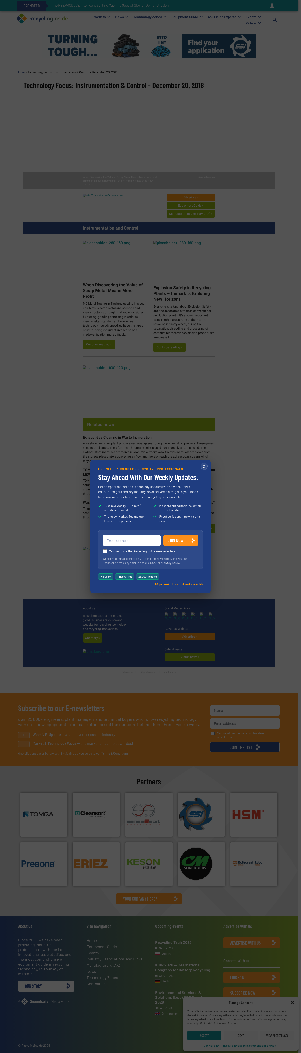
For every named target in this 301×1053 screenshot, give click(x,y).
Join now (175, 540)
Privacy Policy (170, 563)
